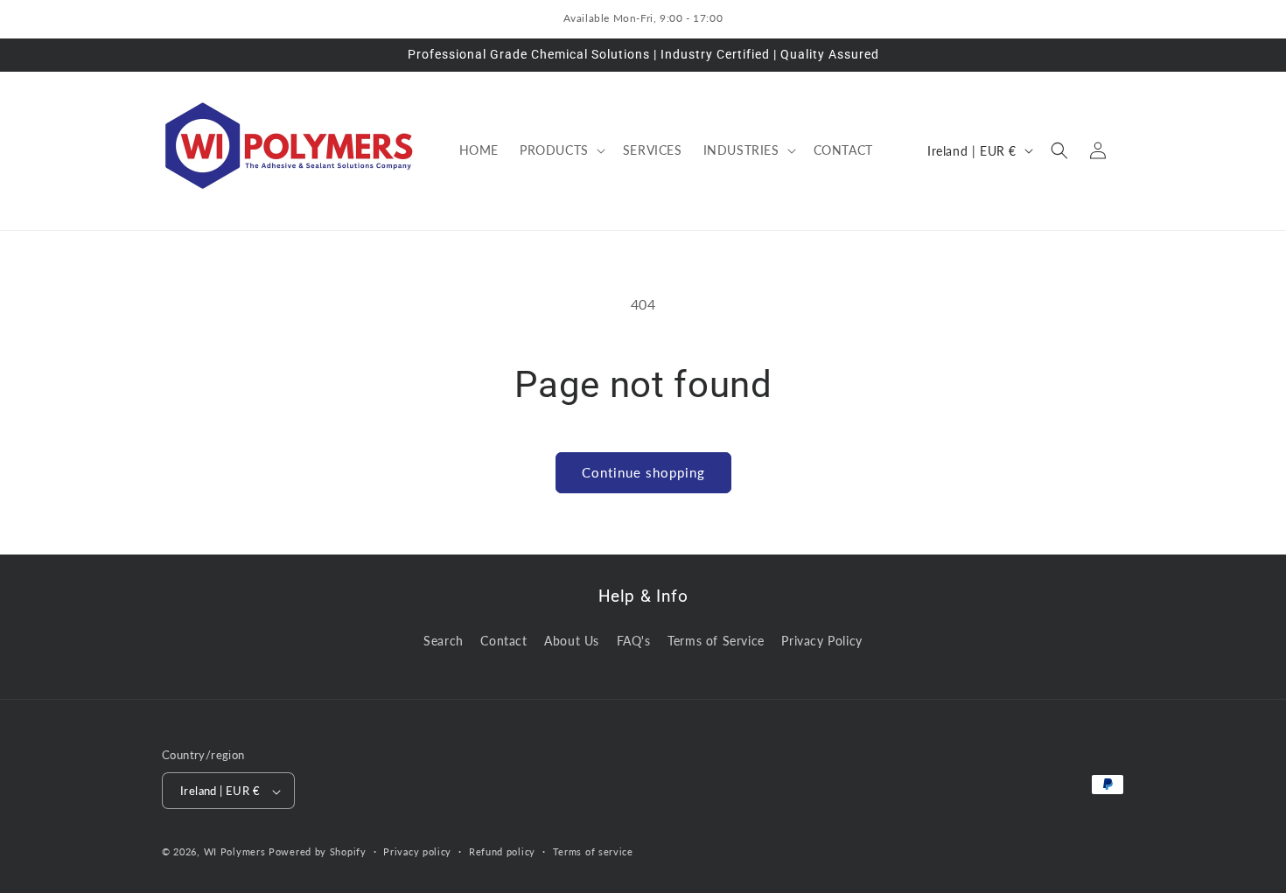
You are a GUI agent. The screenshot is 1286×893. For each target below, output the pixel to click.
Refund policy (502, 851)
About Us (571, 639)
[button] (560, 150)
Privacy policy (417, 851)
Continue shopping (643, 472)
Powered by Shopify (318, 852)
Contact (503, 639)
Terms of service (593, 851)
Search (443, 639)
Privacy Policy (821, 639)
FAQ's (634, 639)
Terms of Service (716, 639)
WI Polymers (235, 852)
